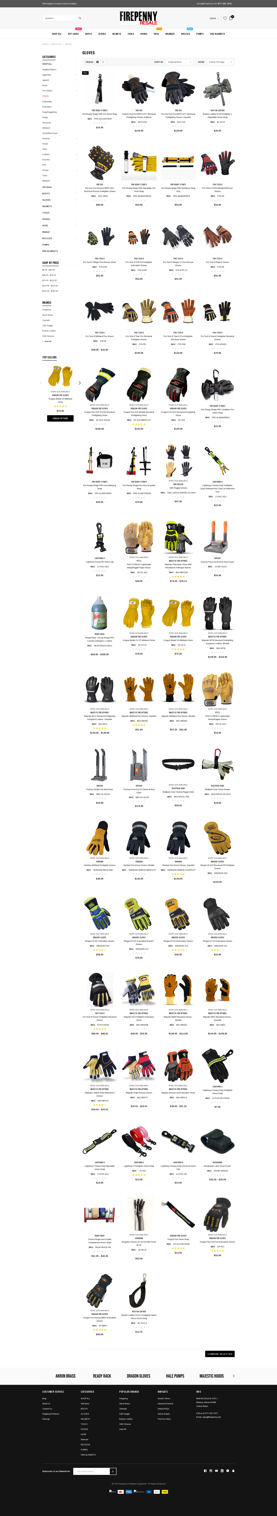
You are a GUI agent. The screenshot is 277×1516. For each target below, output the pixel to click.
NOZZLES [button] (85, 1445)
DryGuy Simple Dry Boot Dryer (99, 789)
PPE (44, 165)
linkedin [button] (222, 1470)
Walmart (46, 232)
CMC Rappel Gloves (178, 488)
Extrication (46, 107)
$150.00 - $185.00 (50, 291)
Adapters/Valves (49, 69)
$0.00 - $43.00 (48, 270)
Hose (44, 149)
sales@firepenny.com (211, 1417)
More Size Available (60, 392)
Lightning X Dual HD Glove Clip (99, 562)
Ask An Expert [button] (164, 1414)
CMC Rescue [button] (125, 1424)
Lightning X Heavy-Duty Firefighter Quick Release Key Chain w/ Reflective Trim (217, 488)
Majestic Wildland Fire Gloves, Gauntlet (139, 716)
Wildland (46, 128)
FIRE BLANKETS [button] (88, 1455)
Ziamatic (46, 320)
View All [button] (122, 1429)
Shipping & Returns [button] (50, 1414)
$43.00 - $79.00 (49, 275)
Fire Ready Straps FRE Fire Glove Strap (99, 114)
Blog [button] (44, 1398)
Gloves (68, 44)
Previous (43, 3)
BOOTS (46, 193)
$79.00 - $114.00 (49, 280)
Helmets (46, 138)
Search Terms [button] (164, 1398)
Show (201, 62)
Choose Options (60, 418)
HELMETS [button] (85, 1419)
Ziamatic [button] (123, 1409)
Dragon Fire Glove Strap (178, 1239)
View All (47, 341)
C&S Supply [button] (124, 1414)
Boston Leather (49, 331)
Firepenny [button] (123, 1398)
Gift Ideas (47, 187)
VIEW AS (89, 62)
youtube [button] (216, 1470)
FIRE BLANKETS (50, 251)
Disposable (47, 101)
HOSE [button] (83, 1434)
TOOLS (45, 213)
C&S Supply (47, 325)
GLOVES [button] (85, 1414)
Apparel (45, 80)
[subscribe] (113, 1471)
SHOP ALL (56, 44)
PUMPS (45, 245)
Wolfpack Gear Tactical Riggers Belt (178, 792)
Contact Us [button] (47, 1409)
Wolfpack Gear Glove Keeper (217, 789)
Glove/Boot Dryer (49, 133)
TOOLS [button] (84, 1424)
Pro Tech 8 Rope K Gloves (217, 262)
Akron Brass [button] (124, 1404)
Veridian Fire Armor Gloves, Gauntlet (178, 865)
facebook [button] (205, 1470)
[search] (80, 18)
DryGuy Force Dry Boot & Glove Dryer (217, 562)
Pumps (45, 170)
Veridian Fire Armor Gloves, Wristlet (138, 865)
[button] (97, 62)
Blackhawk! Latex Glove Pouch (217, 1166)
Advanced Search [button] (165, 1404)
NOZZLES (47, 238)
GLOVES (46, 200)
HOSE (45, 225)
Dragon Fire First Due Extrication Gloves (217, 1242)
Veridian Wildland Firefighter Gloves (99, 865)
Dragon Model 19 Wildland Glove (178, 640)
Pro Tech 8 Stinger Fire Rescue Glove (99, 262)
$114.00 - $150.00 (50, 286)
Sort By (158, 62)
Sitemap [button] (46, 1419)
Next (109, 3)
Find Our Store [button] (164, 1419)
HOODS (46, 219)
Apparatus (46, 75)
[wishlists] (225, 18)
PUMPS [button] (84, 1450)
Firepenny (46, 310)
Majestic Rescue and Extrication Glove (178, 1093)
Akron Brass (47, 315)
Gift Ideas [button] (85, 1404)
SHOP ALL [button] (85, 1398)
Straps (45, 117)
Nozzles (46, 160)
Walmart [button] (84, 1439)
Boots (44, 85)
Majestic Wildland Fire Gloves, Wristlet (178, 716)
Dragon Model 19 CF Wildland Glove (139, 640)
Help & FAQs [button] (163, 1409)
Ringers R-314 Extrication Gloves (178, 941)
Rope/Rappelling (49, 112)
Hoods (45, 144)
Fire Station (47, 91)
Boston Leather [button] (126, 1419)
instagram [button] (211, 1470)
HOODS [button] (84, 1429)
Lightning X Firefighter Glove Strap (139, 1166)
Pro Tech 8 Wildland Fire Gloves (100, 336)
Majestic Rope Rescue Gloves (139, 1093)
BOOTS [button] (84, 1409)
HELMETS (47, 206)
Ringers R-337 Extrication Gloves (99, 941)
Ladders (46, 154)
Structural (46, 123)
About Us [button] (46, 1404)
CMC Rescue (48, 336)
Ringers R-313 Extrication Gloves (217, 941)
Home (45, 44)
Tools (44, 175)
